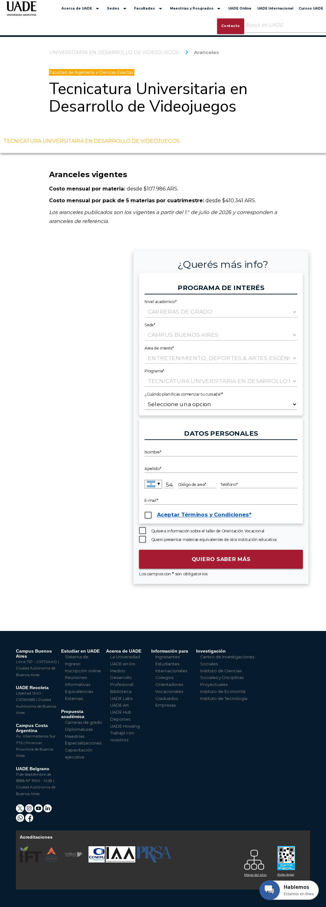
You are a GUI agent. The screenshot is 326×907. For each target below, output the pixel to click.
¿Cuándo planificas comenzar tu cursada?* (184, 393)
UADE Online (240, 8)
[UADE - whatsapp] (20, 820)
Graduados (166, 698)
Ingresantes (167, 656)
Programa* (155, 370)
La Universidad (125, 656)
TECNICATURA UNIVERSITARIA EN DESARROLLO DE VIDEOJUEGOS (92, 141)
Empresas (165, 705)
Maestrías (74, 736)
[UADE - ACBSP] (51, 861)
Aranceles (206, 52)
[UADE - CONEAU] (97, 861)
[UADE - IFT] (31, 861)
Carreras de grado (83, 722)
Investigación (211, 651)
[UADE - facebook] (29, 820)
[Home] (21, 11)
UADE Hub (120, 712)
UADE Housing (125, 726)
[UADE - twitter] (20, 810)
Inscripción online (83, 670)
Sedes (118, 8)
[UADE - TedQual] (74, 861)
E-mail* (151, 500)
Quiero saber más (221, 559)
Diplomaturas (79, 729)
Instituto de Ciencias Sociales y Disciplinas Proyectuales (222, 677)
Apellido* (153, 468)
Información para (169, 651)
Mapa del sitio (255, 875)
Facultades (149, 8)
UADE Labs (121, 698)
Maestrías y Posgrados (196, 8)
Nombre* (153, 452)
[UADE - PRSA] (153, 861)
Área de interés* (159, 347)
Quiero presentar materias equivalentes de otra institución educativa (214, 539)
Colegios (164, 677)
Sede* (150, 324)
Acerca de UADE (81, 8)
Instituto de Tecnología (223, 698)
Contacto (230, 26)
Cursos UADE (311, 8)
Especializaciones (83, 743)
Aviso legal (285, 874)
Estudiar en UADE (80, 651)
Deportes (120, 719)
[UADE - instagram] (29, 810)
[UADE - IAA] (121, 861)
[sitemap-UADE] (257, 858)
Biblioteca (120, 691)
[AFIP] (290, 856)
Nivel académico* (161, 301)
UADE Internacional (275, 8)
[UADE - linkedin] (48, 810)
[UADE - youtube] (39, 810)
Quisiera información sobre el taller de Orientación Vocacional (207, 531)
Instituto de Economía (222, 691)
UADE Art (119, 705)
